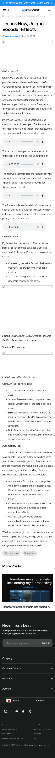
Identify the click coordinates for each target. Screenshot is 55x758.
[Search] (9, 10)
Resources (8, 678)
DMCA (35, 738)
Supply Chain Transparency (42, 729)
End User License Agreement (12, 738)
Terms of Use (37, 725)
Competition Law (8, 733)
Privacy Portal (6, 725)
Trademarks (37, 733)
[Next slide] (51, 3)
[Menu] (4, 10)
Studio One (29, 553)
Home (5, 16)
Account (6, 688)
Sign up (46, 643)
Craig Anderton (10, 36)
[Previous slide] (4, 3)
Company (7, 658)
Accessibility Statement (10, 729)
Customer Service (11, 668)
